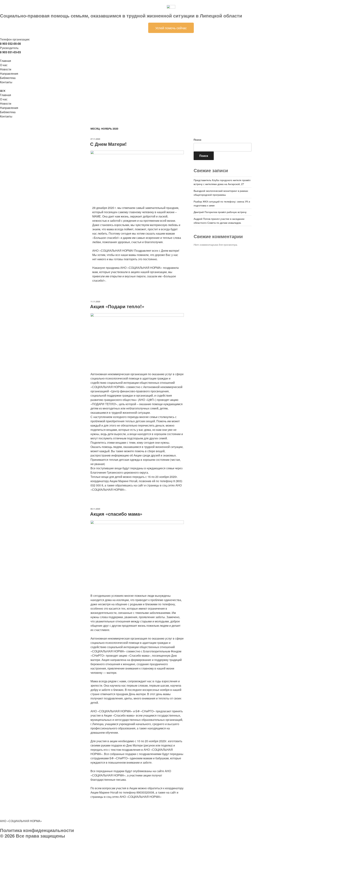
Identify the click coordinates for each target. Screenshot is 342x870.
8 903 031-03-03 (30, 849)
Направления (9, 73)
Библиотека (7, 78)
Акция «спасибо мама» (116, 513)
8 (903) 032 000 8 (42, 845)
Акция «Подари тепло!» (117, 306)
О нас (3, 65)
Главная (5, 61)
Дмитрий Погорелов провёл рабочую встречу (220, 212)
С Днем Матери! (108, 144)
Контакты (6, 82)
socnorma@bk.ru (20, 853)
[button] (171, 91)
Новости (5, 69)
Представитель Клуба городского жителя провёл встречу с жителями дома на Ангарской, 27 (222, 182)
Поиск (197, 139)
